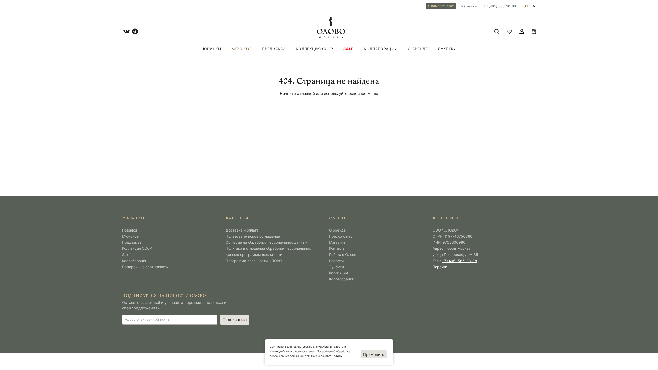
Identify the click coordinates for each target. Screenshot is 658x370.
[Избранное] (509, 31)
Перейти (440, 267)
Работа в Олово (342, 254)
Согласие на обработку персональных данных (266, 242)
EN (533, 6)
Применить (373, 354)
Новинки (211, 49)
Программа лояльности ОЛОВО (254, 260)
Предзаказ (274, 49)
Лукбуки (447, 49)
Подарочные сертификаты (145, 267)
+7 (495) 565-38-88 (499, 6)
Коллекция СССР (314, 49)
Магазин (133, 218)
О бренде (418, 49)
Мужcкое (242, 49)
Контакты (337, 248)
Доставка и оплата (242, 230)
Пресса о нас (340, 236)
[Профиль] (521, 31)
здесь (338, 356)
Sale (348, 49)
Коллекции (338, 273)
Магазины (469, 6)
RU (525, 6)
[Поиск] (496, 31)
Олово (337, 218)
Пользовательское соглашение (253, 236)
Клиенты (237, 218)
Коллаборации (381, 49)
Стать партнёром (441, 6)
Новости (336, 260)
